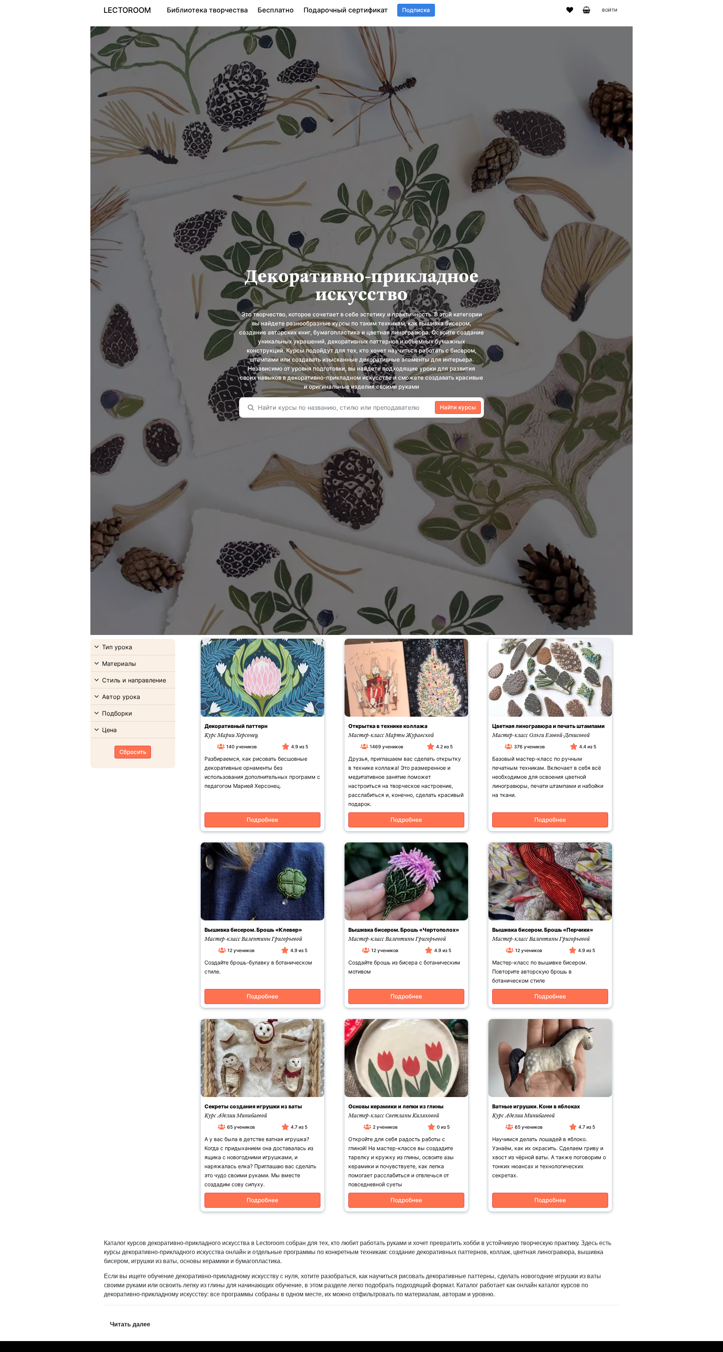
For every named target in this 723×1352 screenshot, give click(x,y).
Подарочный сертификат (346, 10)
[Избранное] (569, 10)
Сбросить (132, 751)
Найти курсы (458, 407)
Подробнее (262, 819)
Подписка (416, 10)
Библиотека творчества (207, 10)
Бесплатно (276, 10)
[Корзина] (586, 10)
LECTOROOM (127, 10)
